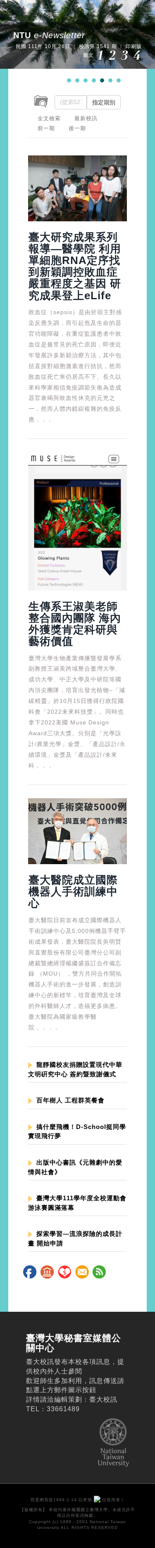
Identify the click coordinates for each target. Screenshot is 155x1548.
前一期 (46, 128)
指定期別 (103, 102)
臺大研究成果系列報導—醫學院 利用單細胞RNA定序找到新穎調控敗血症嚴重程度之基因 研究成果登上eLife (75, 266)
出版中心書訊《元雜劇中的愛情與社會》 (75, 1167)
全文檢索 (49, 118)
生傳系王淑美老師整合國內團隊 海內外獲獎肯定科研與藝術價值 (75, 624)
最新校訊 (86, 118)
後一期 (77, 128)
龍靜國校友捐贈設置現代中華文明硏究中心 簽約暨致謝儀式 (75, 1069)
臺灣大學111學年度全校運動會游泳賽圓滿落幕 (77, 1202)
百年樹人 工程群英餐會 (70, 1100)
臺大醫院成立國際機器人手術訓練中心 (73, 891)
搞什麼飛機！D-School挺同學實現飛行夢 (77, 1131)
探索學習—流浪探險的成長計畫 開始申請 (75, 1238)
